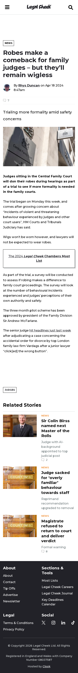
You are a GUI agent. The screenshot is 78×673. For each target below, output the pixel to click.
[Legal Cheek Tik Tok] (73, 623)
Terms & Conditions (18, 623)
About (8, 575)
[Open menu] (7, 7)
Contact (9, 582)
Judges (10, 389)
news (45, 416)
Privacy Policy (13, 629)
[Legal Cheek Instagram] (53, 623)
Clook (46, 666)
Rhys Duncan (29, 85)
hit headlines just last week (50, 330)
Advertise (10, 595)
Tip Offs (9, 588)
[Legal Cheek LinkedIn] (63, 623)
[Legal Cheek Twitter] (43, 623)
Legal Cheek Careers (57, 587)
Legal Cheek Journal (57, 593)
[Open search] (71, 7)
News (8, 43)
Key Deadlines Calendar (53, 602)
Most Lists (50, 580)
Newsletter (11, 601)
